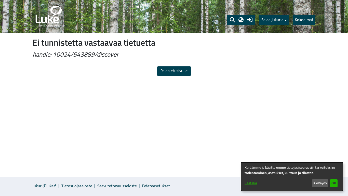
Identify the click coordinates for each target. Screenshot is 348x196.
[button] (232, 20)
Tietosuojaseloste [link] (76, 186)
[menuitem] (274, 20)
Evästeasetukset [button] (156, 186)
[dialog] (292, 176)
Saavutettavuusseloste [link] (117, 186)
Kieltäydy (320, 183)
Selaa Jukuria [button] (272, 20)
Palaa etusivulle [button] (174, 71)
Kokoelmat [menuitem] (304, 20)
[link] (48, 17)
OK (333, 183)
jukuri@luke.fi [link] (44, 186)
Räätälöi (251, 183)
